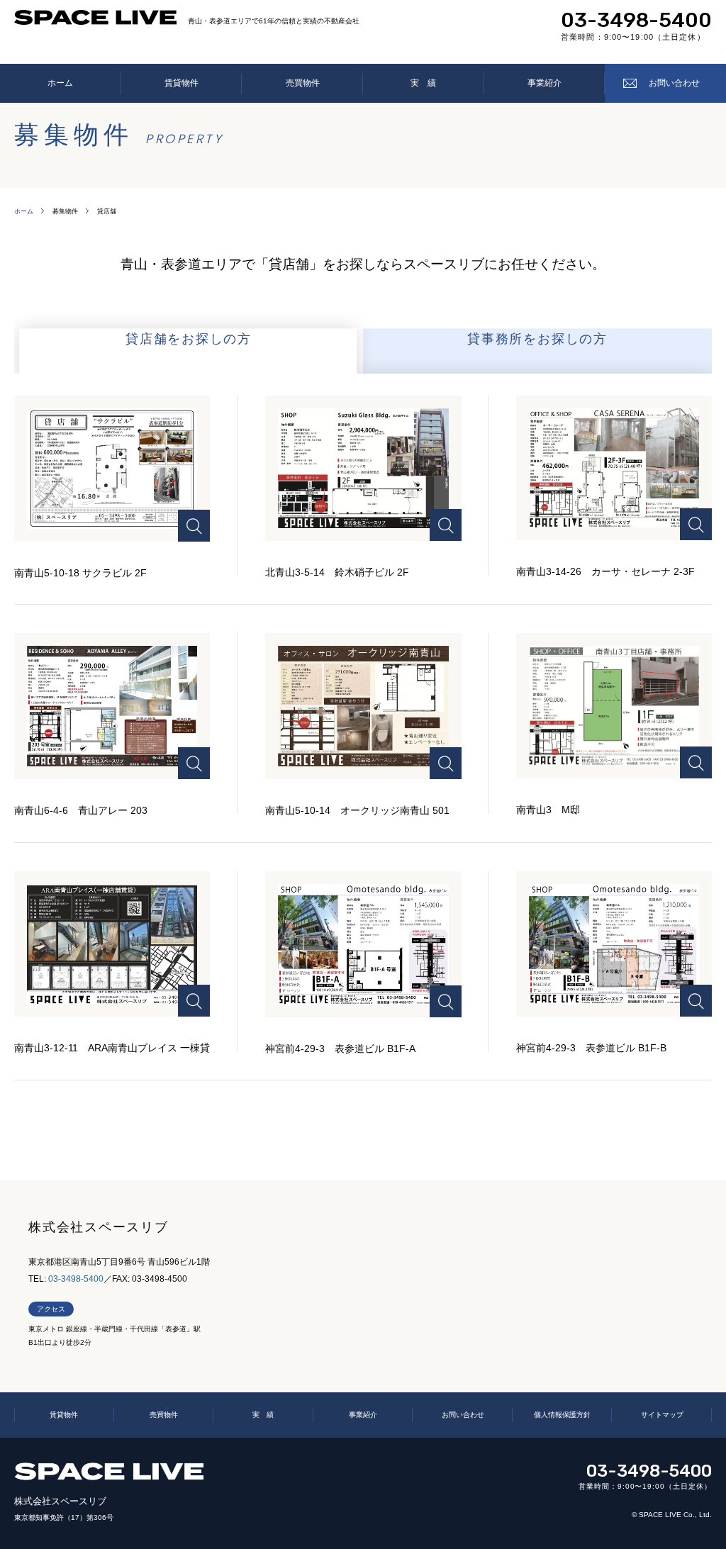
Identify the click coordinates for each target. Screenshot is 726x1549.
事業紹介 (544, 83)
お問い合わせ (674, 83)
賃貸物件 (181, 83)
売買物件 (303, 83)
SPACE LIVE (108, 1471)
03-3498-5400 (636, 20)
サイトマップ (662, 1415)
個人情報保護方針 (562, 1415)
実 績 (423, 83)
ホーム (60, 83)
